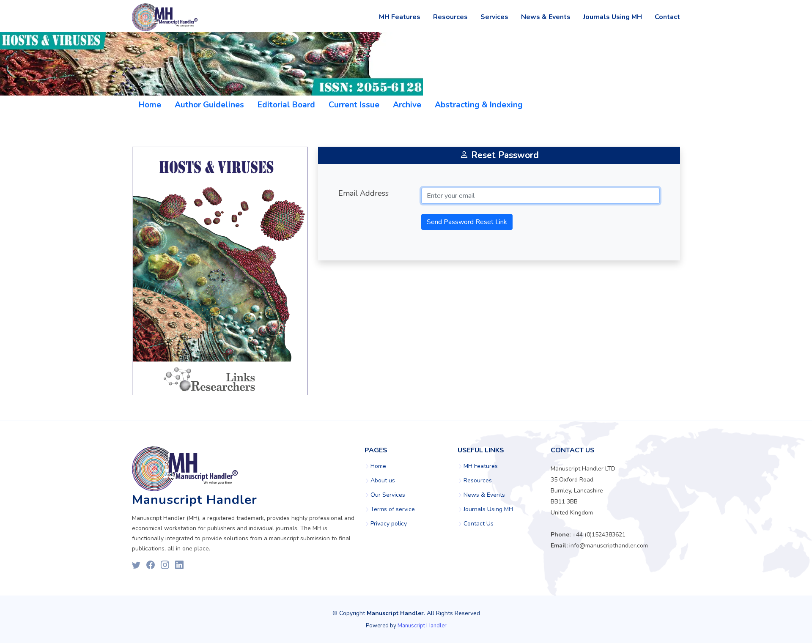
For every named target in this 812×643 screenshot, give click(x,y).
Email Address (363, 193)
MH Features (399, 17)
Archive (407, 104)
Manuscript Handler (422, 625)
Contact (667, 17)
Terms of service (392, 509)
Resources (450, 17)
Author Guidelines (209, 104)
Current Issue (354, 104)
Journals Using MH (612, 17)
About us (382, 481)
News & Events (546, 17)
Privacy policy (388, 524)
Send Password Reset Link (467, 222)
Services (494, 17)
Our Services (387, 495)
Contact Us (479, 524)
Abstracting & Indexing (479, 104)
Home (150, 104)
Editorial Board (286, 104)
